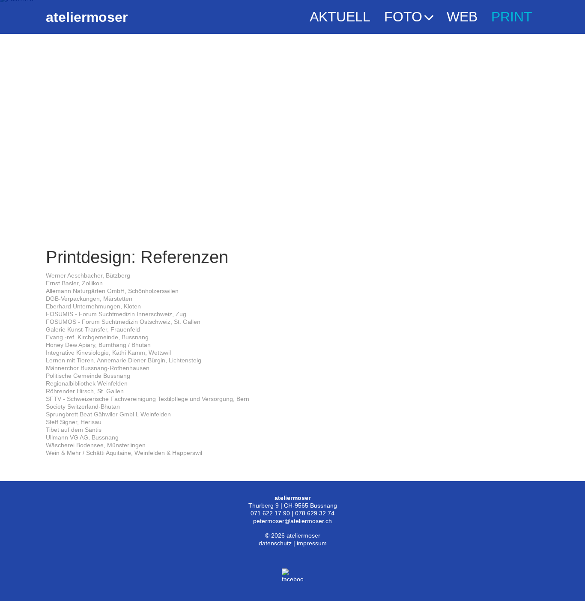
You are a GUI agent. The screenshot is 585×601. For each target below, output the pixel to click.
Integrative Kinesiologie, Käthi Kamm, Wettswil (108, 352)
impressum (312, 543)
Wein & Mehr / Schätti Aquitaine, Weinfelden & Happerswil (124, 452)
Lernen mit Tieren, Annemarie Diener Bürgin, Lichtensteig (123, 360)
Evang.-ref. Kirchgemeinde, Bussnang (97, 337)
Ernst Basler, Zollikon (74, 283)
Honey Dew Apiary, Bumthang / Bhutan (98, 344)
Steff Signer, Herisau (73, 422)
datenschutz (275, 543)
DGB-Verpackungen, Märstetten (89, 298)
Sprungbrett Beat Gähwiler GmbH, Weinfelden (108, 414)
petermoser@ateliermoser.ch (292, 520)
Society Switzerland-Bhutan (83, 406)
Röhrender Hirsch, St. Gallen (85, 391)
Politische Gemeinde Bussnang (88, 375)
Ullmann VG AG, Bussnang (82, 437)
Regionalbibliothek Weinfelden (87, 383)
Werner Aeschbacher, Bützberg (88, 275)
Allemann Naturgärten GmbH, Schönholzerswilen (112, 290)
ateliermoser (87, 17)
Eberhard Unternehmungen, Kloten (93, 306)
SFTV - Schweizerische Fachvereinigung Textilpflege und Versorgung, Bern (147, 398)
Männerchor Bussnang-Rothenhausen (97, 368)
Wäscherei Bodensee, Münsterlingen (96, 445)
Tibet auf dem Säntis (73, 429)
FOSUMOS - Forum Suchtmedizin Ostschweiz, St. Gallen (123, 321)
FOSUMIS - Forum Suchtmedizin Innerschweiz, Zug (116, 314)
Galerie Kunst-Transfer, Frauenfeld (93, 329)
